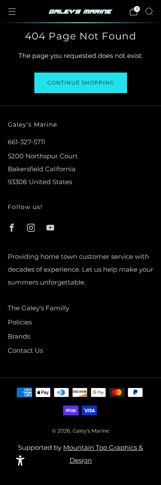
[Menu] (12, 11)
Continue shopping (80, 82)
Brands (19, 336)
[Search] (149, 11)
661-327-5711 (26, 142)
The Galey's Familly (38, 308)
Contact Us (25, 350)
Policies (20, 322)
